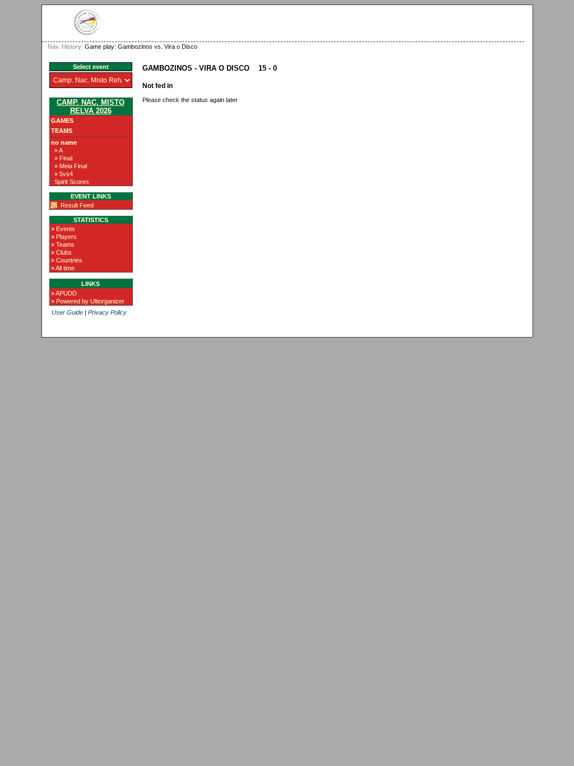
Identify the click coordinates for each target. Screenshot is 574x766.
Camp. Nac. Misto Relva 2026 (90, 106)
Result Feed (77, 205)
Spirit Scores (71, 181)
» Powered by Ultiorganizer (87, 301)
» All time (63, 268)
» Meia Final (70, 166)
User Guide (67, 312)
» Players (64, 236)
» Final (63, 158)
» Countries (66, 260)
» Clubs (61, 252)
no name (64, 142)
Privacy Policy (107, 312)
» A (58, 150)
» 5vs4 (63, 173)
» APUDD (64, 293)
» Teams (63, 244)
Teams (61, 130)
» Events (63, 228)
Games (62, 120)
